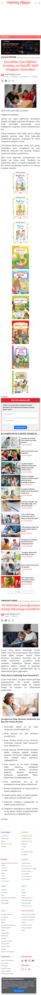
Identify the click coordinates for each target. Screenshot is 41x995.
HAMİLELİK (24, 832)
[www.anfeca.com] (20, 47)
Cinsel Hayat (4, 836)
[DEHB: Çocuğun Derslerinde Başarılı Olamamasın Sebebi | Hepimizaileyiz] (10, 556)
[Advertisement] (20, 20)
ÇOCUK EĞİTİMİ (26, 445)
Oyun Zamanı (5, 881)
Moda (23, 930)
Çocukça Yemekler (6, 941)
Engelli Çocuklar (26, 863)
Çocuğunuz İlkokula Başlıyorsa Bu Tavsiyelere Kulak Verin (29, 491)
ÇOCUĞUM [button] (5, 37)
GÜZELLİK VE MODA (27, 911)
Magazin (23, 892)
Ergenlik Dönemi (26, 871)
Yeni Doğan (4, 870)
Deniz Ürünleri (5, 946)
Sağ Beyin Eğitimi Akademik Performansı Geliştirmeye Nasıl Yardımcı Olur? (29, 467)
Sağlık (3, 873)
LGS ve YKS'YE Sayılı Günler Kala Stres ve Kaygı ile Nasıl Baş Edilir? (29, 516)
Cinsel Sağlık (4, 903)
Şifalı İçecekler (5, 944)
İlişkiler (3, 841)
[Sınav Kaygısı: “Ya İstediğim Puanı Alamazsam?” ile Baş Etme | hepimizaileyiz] (10, 518)
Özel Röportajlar (26, 903)
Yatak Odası (4, 966)
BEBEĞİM (4, 859)
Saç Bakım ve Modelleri (28, 917)
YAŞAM (23, 886)
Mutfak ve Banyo (6, 968)
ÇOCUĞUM (24, 859)
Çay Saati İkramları (6, 914)
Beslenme (24, 844)
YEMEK (3, 911)
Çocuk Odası (4, 963)
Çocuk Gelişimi (25, 879)
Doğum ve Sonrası (26, 841)
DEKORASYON (5, 957)
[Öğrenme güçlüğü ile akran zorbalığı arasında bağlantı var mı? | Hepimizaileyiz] (10, 480)
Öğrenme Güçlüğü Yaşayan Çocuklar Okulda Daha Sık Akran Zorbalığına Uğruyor (29, 479)
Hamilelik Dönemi (26, 836)
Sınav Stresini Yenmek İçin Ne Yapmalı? (30, 566)
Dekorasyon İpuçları (7, 974)
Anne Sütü (4, 868)
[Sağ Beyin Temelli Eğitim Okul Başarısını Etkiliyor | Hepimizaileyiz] (10, 468)
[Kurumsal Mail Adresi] (22, 969)
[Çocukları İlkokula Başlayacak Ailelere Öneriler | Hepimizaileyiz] (10, 493)
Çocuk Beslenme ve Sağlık (29, 868)
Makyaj (23, 922)
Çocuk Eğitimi (25, 874)
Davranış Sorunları (26, 866)
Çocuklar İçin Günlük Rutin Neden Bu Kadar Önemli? (28, 440)
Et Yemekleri (4, 917)
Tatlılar (3, 922)
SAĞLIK (3, 886)
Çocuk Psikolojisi (26, 876)
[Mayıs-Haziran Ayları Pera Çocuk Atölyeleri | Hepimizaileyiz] (10, 582)
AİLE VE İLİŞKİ (5, 832)
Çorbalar (3, 938)
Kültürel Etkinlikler (26, 900)
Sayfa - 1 (20, 592)
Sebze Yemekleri (6, 928)
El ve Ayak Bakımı (26, 928)
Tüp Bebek (24, 854)
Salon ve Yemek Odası (7, 960)
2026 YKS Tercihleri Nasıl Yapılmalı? (29, 452)
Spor (22, 849)
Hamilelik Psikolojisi (27, 852)
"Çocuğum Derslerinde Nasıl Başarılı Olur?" (29, 553)
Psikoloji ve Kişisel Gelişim (8, 898)
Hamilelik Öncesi (26, 838)
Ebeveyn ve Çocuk (6, 844)
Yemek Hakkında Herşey (8, 925)
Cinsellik (23, 846)
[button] (2, 2)
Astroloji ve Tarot (26, 906)
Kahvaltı (3, 920)
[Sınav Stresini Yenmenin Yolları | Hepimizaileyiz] (10, 569)
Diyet (2, 895)
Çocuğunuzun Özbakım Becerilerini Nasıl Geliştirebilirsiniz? (29, 542)
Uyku (2, 876)
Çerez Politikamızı (13, 988)
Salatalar (3, 949)
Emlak (23, 890)
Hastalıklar (4, 892)
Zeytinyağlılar (5, 933)
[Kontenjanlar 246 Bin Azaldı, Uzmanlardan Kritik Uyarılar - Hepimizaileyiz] (10, 455)
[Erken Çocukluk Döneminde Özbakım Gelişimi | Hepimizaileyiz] (10, 544)
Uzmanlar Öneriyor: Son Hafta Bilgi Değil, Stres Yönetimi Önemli (29, 504)
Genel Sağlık (4, 900)
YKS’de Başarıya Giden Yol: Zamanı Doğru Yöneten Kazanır (30, 529)
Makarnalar (4, 936)
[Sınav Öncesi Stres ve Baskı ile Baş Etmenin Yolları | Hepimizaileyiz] (10, 506)
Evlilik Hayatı (5, 838)
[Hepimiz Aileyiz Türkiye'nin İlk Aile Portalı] (18, 2)
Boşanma (4, 846)
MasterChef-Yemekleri (7, 952)
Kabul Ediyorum (19, 991)
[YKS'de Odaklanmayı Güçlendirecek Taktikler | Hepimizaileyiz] (10, 531)
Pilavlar (3, 930)
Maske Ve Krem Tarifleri (28, 914)
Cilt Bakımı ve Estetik (27, 920)
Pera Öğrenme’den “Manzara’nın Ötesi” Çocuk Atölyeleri (28, 580)
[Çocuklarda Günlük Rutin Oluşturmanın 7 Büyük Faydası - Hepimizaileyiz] (10, 442)
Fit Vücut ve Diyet (26, 925)
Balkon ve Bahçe (6, 971)
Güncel (23, 895)
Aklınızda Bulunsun (27, 898)
